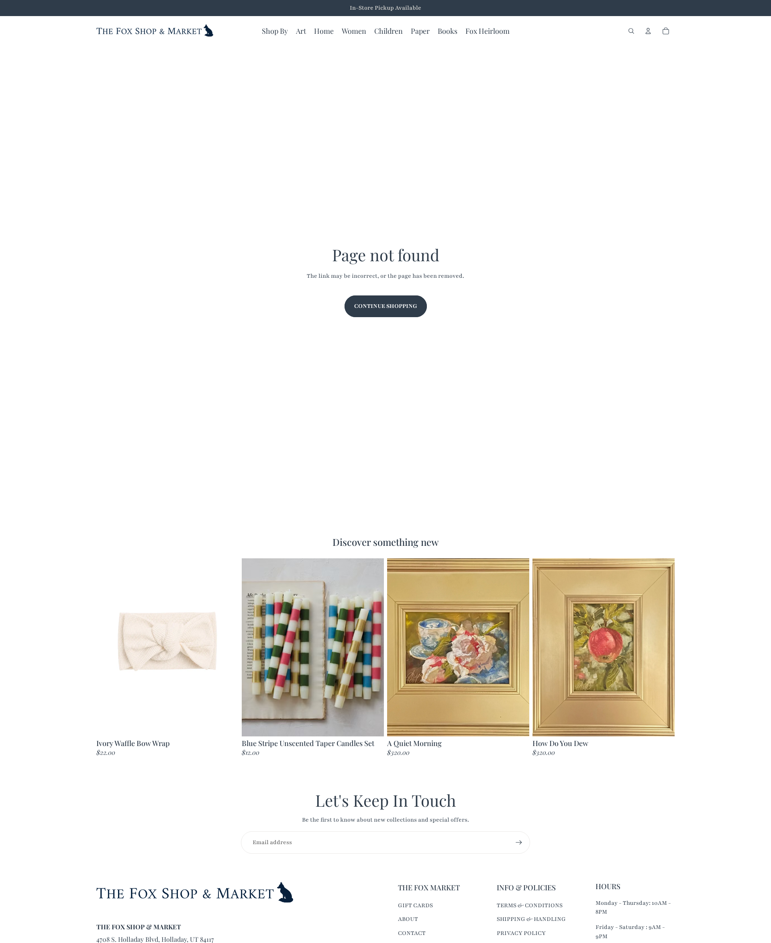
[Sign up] (518, 842)
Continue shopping (385, 306)
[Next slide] (372, 647)
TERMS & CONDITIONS (530, 905)
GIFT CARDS (415, 905)
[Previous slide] (254, 647)
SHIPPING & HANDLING (531, 919)
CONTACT (412, 933)
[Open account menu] (648, 31)
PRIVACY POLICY (521, 933)
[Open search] (631, 31)
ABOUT (408, 919)
